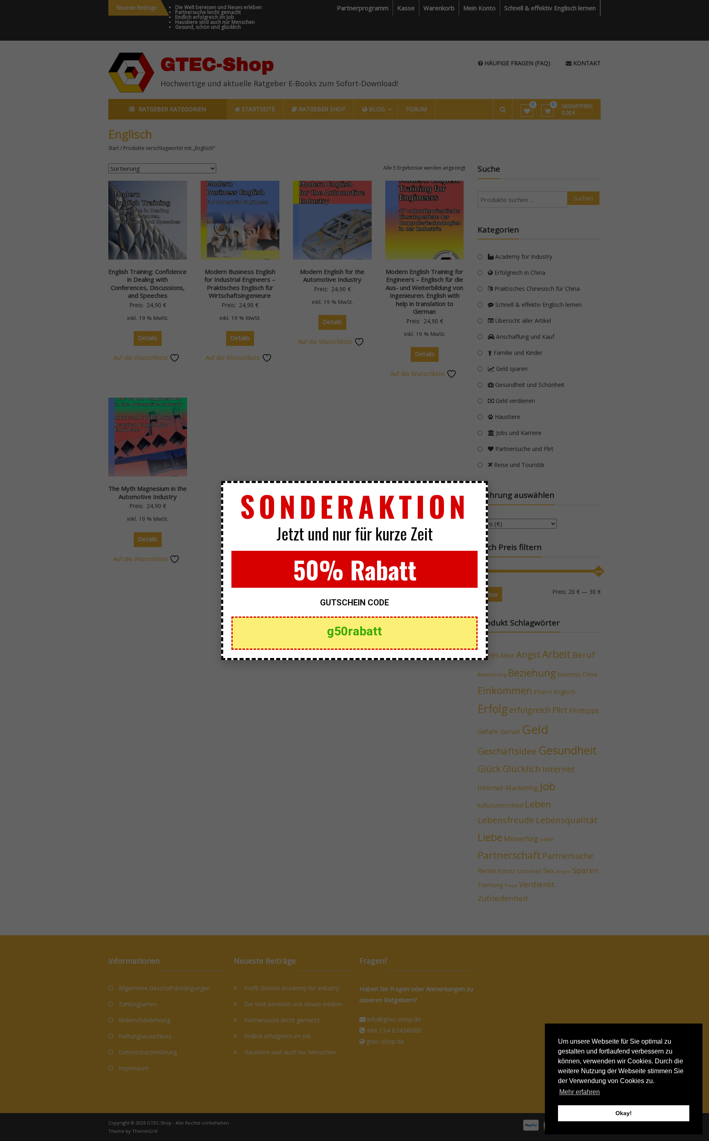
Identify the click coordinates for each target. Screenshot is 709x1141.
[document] (354, 570)
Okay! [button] (623, 1113)
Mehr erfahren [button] (579, 1091)
